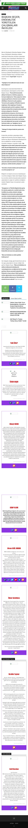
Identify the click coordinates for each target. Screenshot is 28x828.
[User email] (17, 363)
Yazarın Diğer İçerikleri (16, 298)
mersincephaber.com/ (19, 398)
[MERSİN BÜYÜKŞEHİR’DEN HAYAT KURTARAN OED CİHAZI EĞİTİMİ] (5, 313)
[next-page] (5, 327)
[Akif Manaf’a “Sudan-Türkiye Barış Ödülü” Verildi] (5, 321)
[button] (2, 8)
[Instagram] (14, 363)
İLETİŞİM (12, 823)
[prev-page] (3, 327)
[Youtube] (15, 579)
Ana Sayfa (4, 11)
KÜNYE (16, 823)
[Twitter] (12, 579)
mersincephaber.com (19, 359)
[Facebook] (10, 363)
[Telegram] (19, 579)
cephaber (6, 30)
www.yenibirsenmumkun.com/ (17, 575)
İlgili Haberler (5, 298)
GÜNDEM (9, 11)
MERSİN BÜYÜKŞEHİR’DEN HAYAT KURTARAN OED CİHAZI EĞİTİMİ (18, 313)
